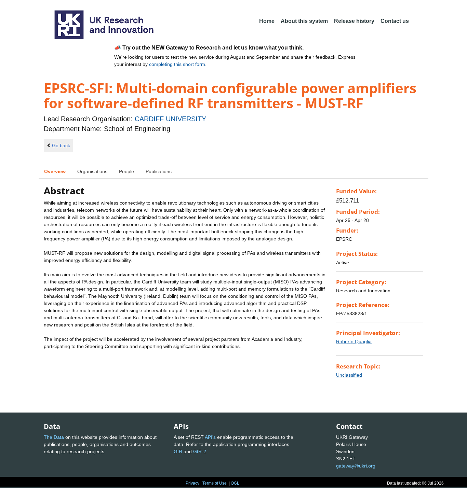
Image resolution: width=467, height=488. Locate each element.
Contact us (395, 21)
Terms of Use (214, 483)
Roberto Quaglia (354, 341)
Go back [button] (61, 145)
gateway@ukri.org (355, 466)
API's (210, 437)
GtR (178, 451)
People (126, 171)
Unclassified (349, 375)
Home (267, 21)
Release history (354, 21)
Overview (55, 171)
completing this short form (177, 64)
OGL (235, 483)
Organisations (92, 171)
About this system (304, 21)
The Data (54, 437)
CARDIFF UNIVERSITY (170, 119)
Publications (159, 171)
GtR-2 (199, 451)
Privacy (192, 483)
